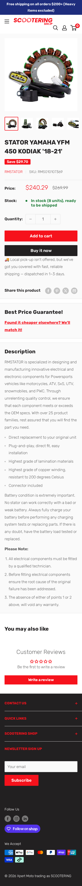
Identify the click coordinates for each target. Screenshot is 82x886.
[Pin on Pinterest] (57, 290)
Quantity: (14, 219)
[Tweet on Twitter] (65, 290)
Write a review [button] (41, 680)
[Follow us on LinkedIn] (25, 818)
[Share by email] (74, 290)
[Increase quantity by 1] (55, 219)
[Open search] (55, 27)
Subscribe (21, 780)
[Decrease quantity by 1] (30, 219)
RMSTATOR (14, 172)
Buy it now (41, 250)
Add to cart (41, 236)
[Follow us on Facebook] (8, 818)
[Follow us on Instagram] (16, 818)
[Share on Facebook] (48, 290)
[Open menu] (7, 21)
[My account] (64, 27)
